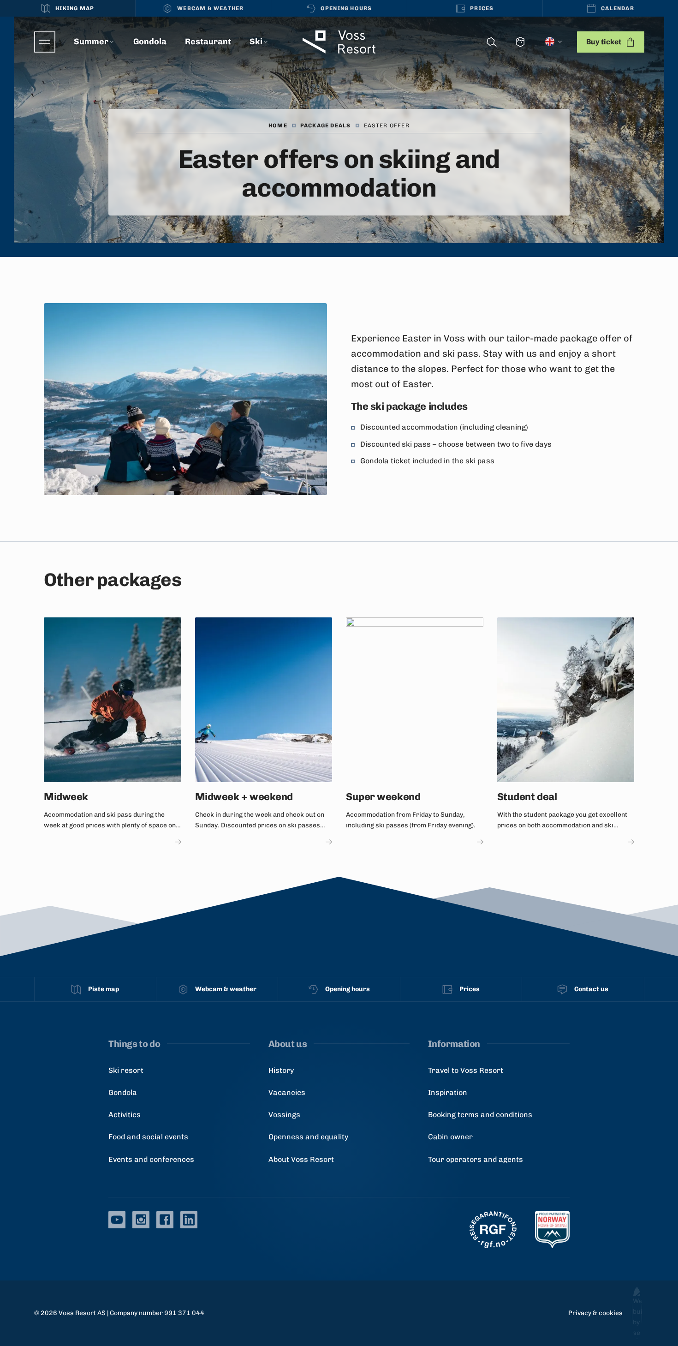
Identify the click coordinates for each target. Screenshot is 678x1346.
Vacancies (286, 1092)
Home (277, 125)
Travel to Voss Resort (465, 1070)
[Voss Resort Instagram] (140, 1219)
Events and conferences (151, 1159)
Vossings (284, 1114)
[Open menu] (44, 42)
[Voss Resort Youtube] (116, 1219)
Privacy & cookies (595, 1313)
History (281, 1070)
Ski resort (125, 1070)
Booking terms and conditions (480, 1114)
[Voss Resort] (339, 42)
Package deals (325, 125)
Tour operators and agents (475, 1159)
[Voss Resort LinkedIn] (188, 1219)
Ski (256, 41)
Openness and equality (308, 1136)
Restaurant (208, 41)
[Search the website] (491, 42)
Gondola (150, 41)
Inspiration (447, 1092)
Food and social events (148, 1136)
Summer (91, 41)
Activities (124, 1114)
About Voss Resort (301, 1159)
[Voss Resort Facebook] (164, 1219)
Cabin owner (450, 1136)
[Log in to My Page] (520, 42)
